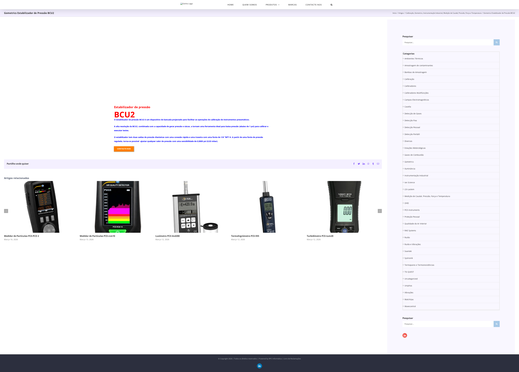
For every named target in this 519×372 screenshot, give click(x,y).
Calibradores (410, 86)
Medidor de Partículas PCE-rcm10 (97, 235)
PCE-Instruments (412, 210)
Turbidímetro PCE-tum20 (320, 235)
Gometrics (409, 161)
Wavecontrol (410, 306)
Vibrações (409, 292)
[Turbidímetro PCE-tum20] (344, 182)
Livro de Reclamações (292, 358)
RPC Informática (275, 358)
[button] (331, 4)
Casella (408, 106)
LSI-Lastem (409, 189)
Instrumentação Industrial (416, 175)
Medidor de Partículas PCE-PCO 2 (21, 235)
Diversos (408, 141)
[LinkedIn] (404, 335)
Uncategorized (411, 278)
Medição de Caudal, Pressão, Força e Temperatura (427, 196)
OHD (407, 203)
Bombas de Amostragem (416, 72)
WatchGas (409, 299)
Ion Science (410, 182)
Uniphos (408, 285)
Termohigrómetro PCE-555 (245, 235)
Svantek (408, 251)
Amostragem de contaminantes (419, 65)
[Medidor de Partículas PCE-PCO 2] (41, 182)
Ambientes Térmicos (414, 58)
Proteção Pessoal (412, 216)
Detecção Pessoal (412, 127)
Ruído (407, 237)
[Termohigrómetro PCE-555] (268, 182)
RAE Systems (410, 230)
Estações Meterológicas (415, 148)
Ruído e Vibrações (413, 244)
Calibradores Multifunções (417, 93)
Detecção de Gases (413, 113)
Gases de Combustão (414, 155)
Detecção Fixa (411, 120)
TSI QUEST (409, 272)
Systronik (409, 258)
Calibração (409, 79)
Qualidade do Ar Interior (416, 223)
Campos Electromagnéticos (417, 99)
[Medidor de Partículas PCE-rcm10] (117, 182)
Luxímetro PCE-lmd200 (167, 235)
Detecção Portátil (412, 134)
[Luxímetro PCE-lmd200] (193, 182)
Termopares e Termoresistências (419, 265)
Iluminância (410, 168)
